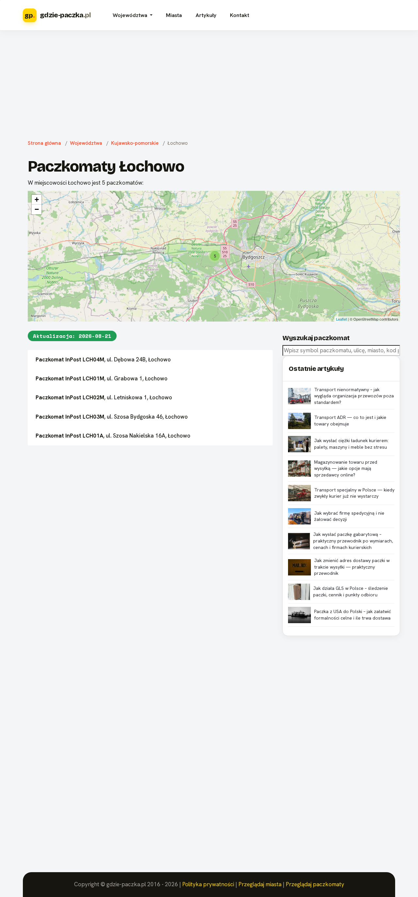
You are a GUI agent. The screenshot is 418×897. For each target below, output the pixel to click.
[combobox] (341, 350)
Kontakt (239, 15)
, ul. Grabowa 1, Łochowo (102, 378)
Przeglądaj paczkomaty (315, 884)
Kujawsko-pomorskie (135, 143)
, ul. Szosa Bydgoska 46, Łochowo (112, 416)
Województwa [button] (131, 15)
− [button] (37, 209)
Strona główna (44, 143)
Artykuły (206, 15)
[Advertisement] (209, 83)
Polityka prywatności (208, 884)
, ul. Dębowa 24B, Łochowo (103, 359)
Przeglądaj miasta (259, 884)
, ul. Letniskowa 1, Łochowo (104, 397)
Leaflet (341, 319)
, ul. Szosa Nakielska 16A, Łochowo (113, 435)
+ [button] (37, 199)
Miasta (174, 15)
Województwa (86, 143)
